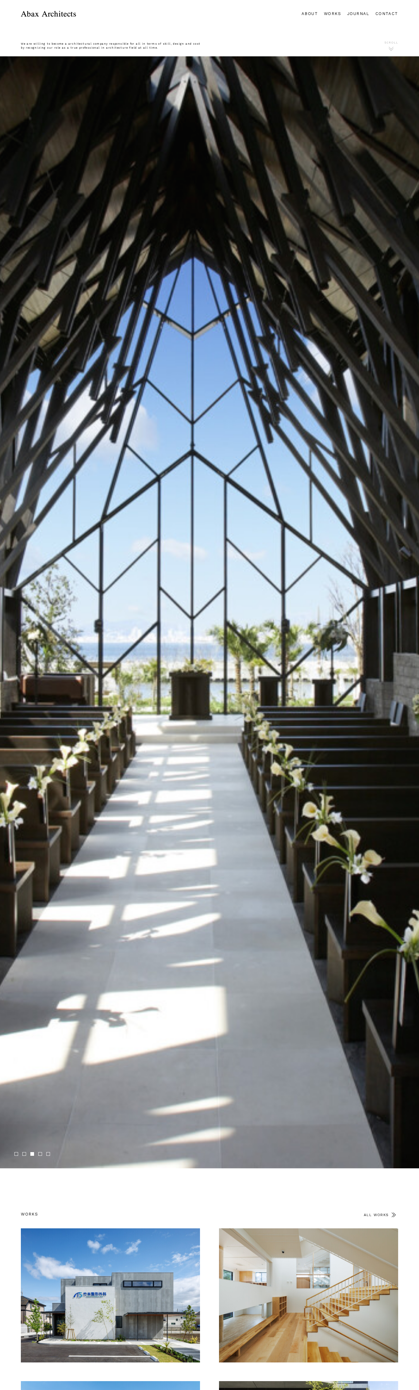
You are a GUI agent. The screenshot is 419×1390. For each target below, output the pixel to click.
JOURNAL (358, 13)
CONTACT (386, 13)
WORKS (332, 13)
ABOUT (310, 13)
